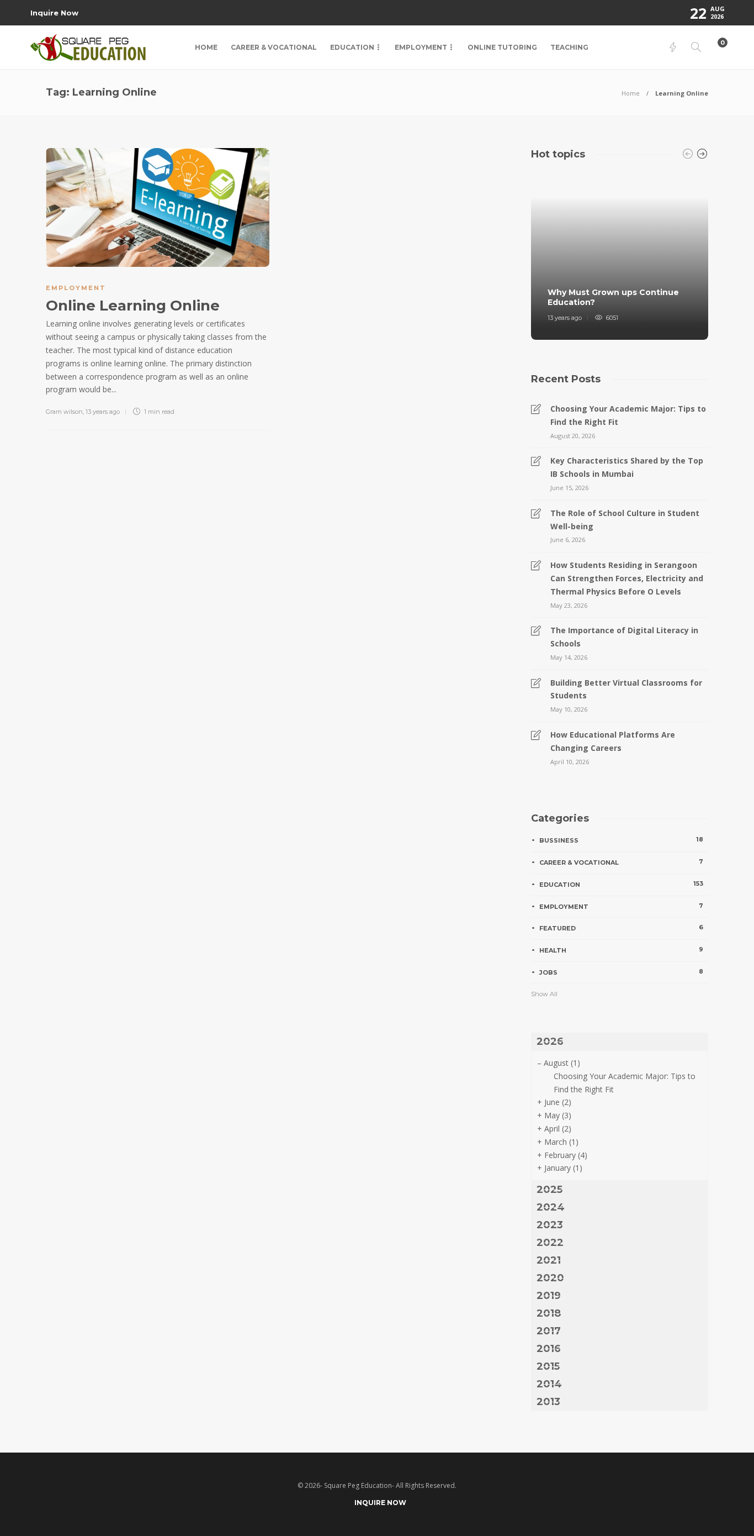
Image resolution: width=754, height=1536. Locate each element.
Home (206, 47)
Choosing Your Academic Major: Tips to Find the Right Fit (628, 415)
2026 (550, 1041)
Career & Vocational (274, 47)
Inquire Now (54, 12)
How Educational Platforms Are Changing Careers (612, 741)
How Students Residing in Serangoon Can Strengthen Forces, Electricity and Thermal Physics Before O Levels (626, 578)
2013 (548, 1402)
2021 (549, 1260)
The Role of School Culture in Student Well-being (624, 520)
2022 (550, 1243)
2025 (549, 1189)
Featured (621, 927)
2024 (551, 1207)
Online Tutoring (502, 47)
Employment (421, 47)
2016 (549, 1349)
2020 (550, 1278)
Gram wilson (64, 411)
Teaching (569, 47)
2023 (550, 1225)
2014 (549, 1384)
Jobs (621, 971)
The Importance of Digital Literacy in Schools (624, 637)
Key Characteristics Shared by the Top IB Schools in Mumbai (626, 467)
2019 (549, 1296)
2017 (549, 1331)
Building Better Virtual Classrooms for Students (626, 689)
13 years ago (103, 411)
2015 (548, 1366)
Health (621, 949)
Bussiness (621, 839)
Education (352, 47)
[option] (619, 255)
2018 (549, 1313)
